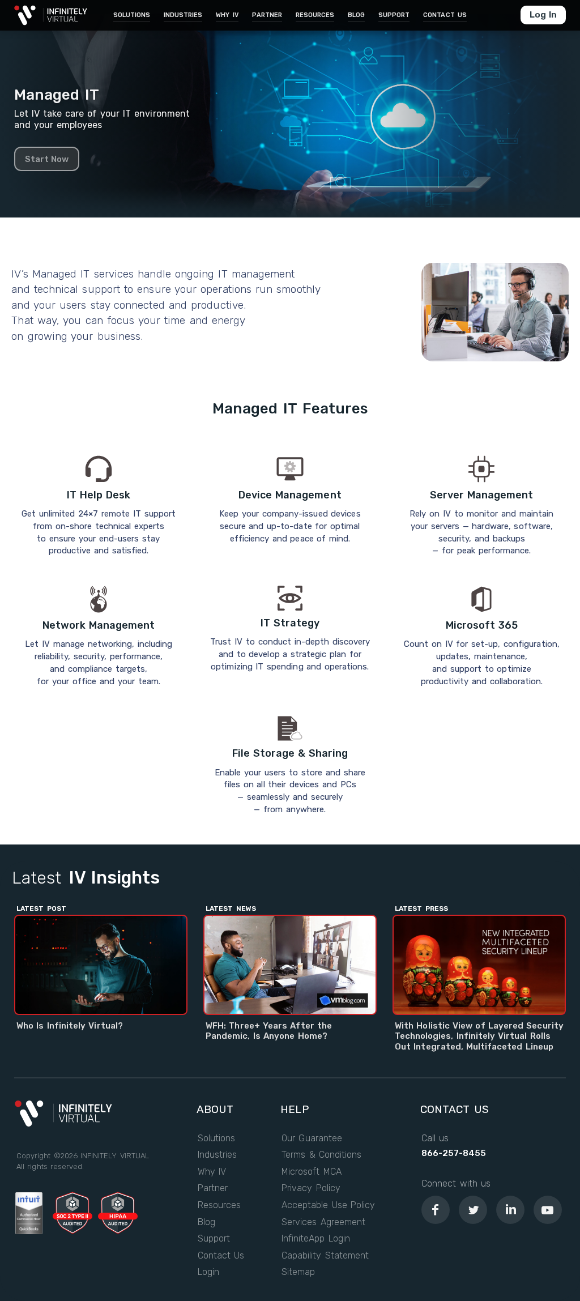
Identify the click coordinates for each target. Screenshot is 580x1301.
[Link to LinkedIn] (510, 1210)
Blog (206, 1222)
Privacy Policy (311, 1188)
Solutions (216, 1138)
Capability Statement (325, 1256)
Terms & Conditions (321, 1155)
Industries (217, 1155)
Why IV (212, 1172)
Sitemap (298, 1272)
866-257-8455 (453, 1153)
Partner (213, 1188)
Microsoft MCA (312, 1172)
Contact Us (221, 1256)
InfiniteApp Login (316, 1239)
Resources (219, 1205)
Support (214, 1239)
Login (208, 1272)
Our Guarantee (312, 1138)
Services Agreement (323, 1222)
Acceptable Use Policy (328, 1205)
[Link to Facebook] (435, 1210)
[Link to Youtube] (548, 1210)
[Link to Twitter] (473, 1210)
